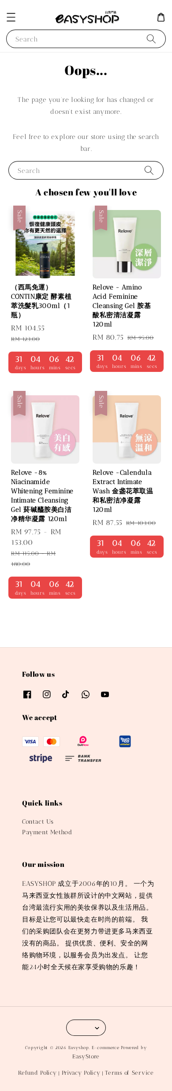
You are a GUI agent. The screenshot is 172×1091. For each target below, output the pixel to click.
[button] (11, 17)
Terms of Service (129, 1072)
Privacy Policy (81, 1072)
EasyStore (86, 1056)
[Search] (151, 38)
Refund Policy (37, 1072)
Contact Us (38, 821)
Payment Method (47, 832)
